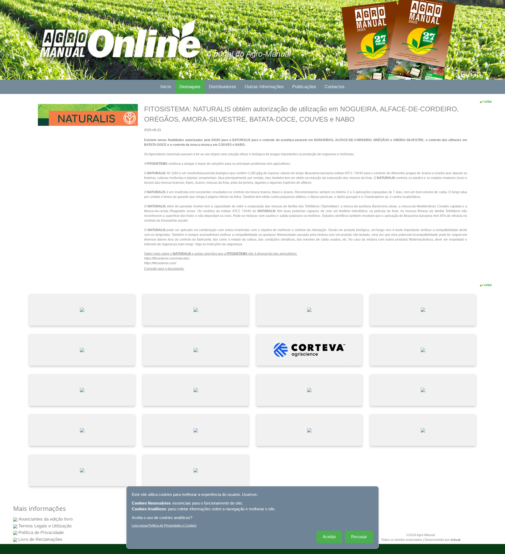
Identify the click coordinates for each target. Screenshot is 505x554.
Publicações (304, 86)
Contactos (335, 86)
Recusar (359, 537)
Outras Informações (264, 86)
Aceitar (329, 537)
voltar (488, 101)
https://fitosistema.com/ (160, 263)
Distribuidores (222, 86)
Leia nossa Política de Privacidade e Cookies (164, 525)
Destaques (189, 86)
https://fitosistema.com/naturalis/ (166, 258)
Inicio (165, 86)
